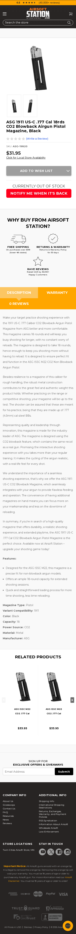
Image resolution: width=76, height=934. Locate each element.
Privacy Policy (41, 927)
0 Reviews (19, 304)
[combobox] (38, 22)
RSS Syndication (48, 820)
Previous (4, 700)
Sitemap (28, 927)
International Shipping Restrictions (51, 806)
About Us (8, 801)
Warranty (57, 293)
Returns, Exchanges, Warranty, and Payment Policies (52, 814)
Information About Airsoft (53, 824)
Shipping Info (46, 801)
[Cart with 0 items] (69, 14)
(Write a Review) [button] (37, 138)
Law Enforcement (49, 831)
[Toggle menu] (4, 14)
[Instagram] (68, 852)
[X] (51, 852)
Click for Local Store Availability (26, 157)
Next (72, 700)
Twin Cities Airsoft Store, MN (18, 850)
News (6, 819)
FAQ (5, 812)
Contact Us (9, 808)
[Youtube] (43, 852)
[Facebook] (59, 852)
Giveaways (9, 804)
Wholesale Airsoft (48, 828)
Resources (8, 816)
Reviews (7, 823)
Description (19, 293)
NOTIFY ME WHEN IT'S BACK (38, 193)
